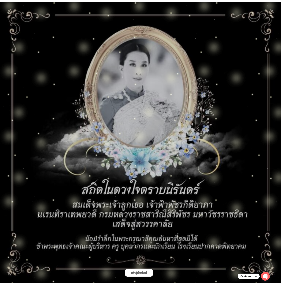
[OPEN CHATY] (265, 276)
